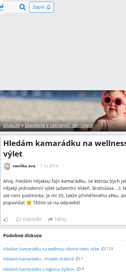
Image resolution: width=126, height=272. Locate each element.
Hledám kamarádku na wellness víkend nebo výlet (51, 249)
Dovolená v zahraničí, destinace (59, 125)
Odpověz (32, 219)
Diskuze (11, 125)
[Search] (22, 7)
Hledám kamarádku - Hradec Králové (38, 259)
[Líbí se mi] (8, 219)
